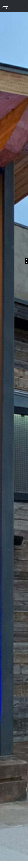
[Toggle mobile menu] (25, 6)
